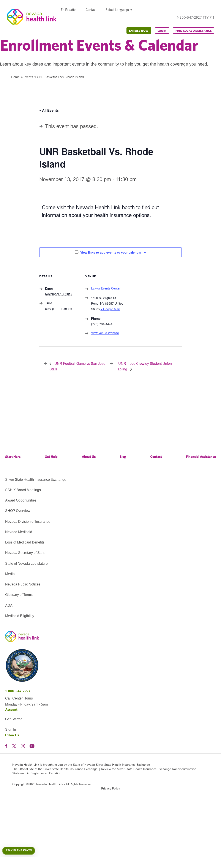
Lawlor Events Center (105, 288)
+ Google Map (110, 309)
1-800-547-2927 (17, 691)
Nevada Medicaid (18, 532)
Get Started (13, 719)
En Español (68, 10)
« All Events (49, 110)
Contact (90, 10)
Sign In (10, 729)
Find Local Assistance (193, 30)
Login (162, 30)
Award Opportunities (20, 500)
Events (28, 77)
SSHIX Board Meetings (23, 490)
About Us (89, 457)
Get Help (51, 457)
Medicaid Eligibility (19, 616)
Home (15, 77)
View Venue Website (105, 333)
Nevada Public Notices (22, 584)
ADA (9, 605)
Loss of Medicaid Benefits (24, 542)
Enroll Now (139, 30)
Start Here (13, 457)
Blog (123, 457)
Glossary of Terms (19, 595)
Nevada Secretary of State (25, 553)
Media (10, 574)
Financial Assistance (201, 457)
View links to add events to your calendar (110, 252)
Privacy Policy (110, 788)
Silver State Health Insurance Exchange (35, 479)
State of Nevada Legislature (26, 563)
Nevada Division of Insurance (27, 521)
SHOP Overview (17, 511)
